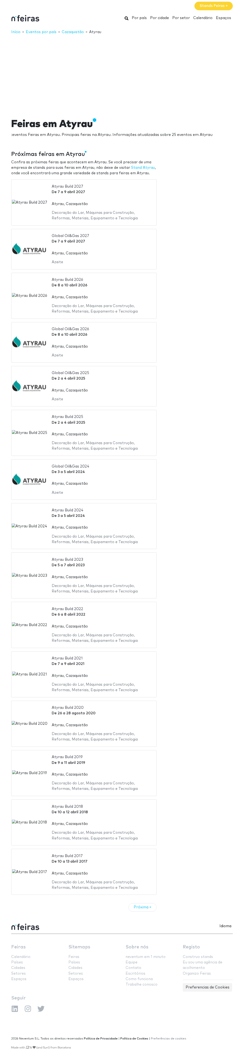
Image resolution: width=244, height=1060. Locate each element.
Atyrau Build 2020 (68, 708)
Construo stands (198, 957)
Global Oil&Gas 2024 (70, 466)
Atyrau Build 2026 (67, 280)
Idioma (225, 926)
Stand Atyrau (143, 168)
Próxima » (142, 907)
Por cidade (159, 18)
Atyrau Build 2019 (67, 757)
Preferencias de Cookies (207, 987)
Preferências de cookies (168, 1038)
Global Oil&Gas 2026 (70, 329)
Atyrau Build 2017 (67, 856)
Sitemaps (79, 947)
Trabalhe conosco (142, 984)
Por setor (181, 18)
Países (17, 962)
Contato (133, 968)
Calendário (203, 18)
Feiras (18, 947)
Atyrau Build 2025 (67, 417)
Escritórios (135, 973)
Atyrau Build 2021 (67, 658)
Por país (139, 18)
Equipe (131, 962)
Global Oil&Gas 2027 (70, 236)
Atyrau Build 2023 (67, 559)
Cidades (18, 968)
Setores (18, 973)
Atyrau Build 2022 (67, 609)
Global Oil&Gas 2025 (70, 373)
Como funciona (139, 979)
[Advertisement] (122, 73)
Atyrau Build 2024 (67, 510)
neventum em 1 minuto (146, 957)
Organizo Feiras (197, 973)
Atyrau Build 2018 (67, 806)
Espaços (223, 18)
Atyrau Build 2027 (67, 186)
